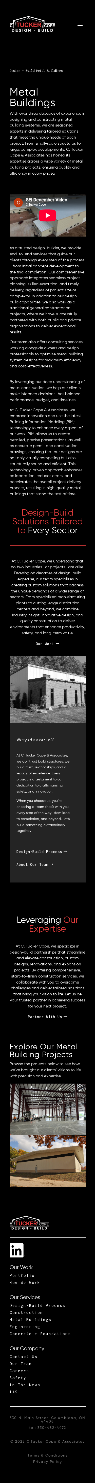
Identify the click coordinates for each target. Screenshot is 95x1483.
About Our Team (32, 864)
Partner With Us (45, 1017)
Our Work (45, 644)
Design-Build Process (39, 851)
